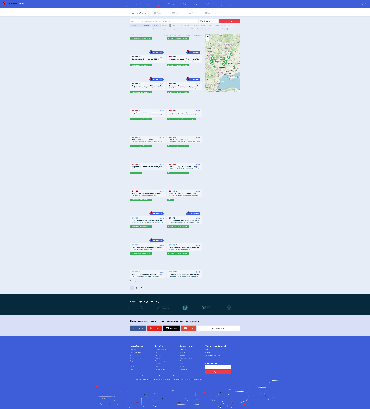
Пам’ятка (174, 25)
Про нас (207, 349)
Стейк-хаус (158, 367)
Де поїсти (159, 346)
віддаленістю (198, 35)
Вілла (182, 361)
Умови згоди (162, 376)
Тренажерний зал (135, 358)
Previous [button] (129, 307)
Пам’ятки (155, 25)
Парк (148, 29)
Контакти (208, 352)
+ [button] (208, 36)
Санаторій (183, 370)
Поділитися (219, 328)
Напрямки (197, 4)
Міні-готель (183, 349)
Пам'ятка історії (185, 25)
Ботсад (133, 29)
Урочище (166, 29)
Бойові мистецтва (135, 352)
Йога (131, 370)
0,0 (139, 217)
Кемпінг (182, 364)
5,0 (139, 56)
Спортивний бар (160, 370)
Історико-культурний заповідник (140, 25)
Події (207, 4)
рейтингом (177, 35)
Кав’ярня (158, 355)
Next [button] (241, 307)
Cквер (141, 29)
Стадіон (132, 361)
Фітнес (132, 355)
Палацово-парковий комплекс (217, 25)
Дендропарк (156, 29)
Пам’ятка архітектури (199, 25)
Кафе (156, 352)
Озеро (174, 29)
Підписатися (218, 372)
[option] (141, 307)
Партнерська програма (212, 355)
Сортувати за (167, 35)
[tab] (139, 13)
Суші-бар (158, 364)
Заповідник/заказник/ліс (186, 29)
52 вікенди (171, 4)
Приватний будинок (186, 358)
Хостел (182, 352)
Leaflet (237, 91)
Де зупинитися (186, 346)
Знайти (229, 21)
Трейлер (182, 367)
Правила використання (150, 376)
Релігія (231, 25)
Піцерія (157, 358)
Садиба (182, 355)
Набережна (165, 25)
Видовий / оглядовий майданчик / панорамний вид (211, 29)
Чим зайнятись (136, 346)
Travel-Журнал (184, 4)
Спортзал (133, 367)
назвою (187, 35)
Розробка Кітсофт (173, 376)
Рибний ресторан (160, 349)
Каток (132, 364)
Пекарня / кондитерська (162, 361)
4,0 (139, 137)
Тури (214, 4)
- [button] (208, 39)
